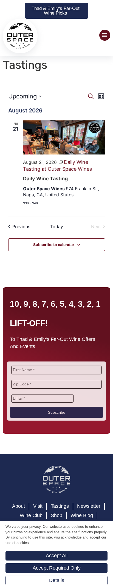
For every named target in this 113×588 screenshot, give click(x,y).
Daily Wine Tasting (45, 192)
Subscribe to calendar (53, 258)
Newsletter (88, 520)
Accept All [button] (56, 555)
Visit (38, 520)
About (18, 520)
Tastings (60, 520)
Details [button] (56, 580)
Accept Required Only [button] (57, 568)
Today (56, 240)
